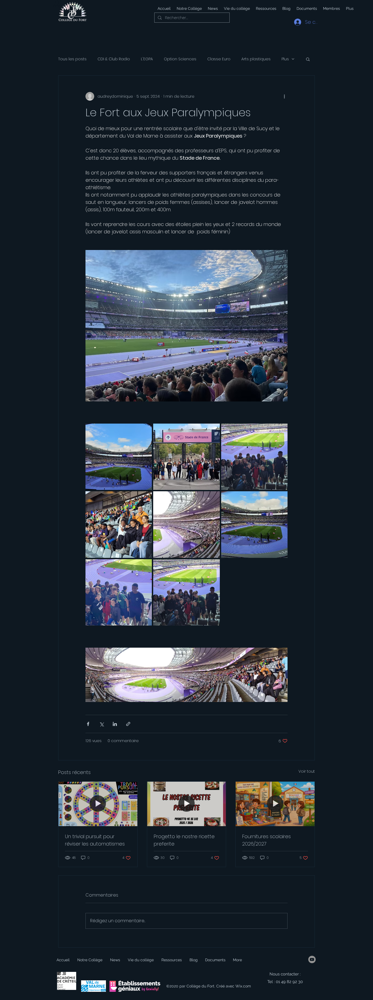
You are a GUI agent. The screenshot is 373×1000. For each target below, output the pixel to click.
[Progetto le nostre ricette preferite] (186, 804)
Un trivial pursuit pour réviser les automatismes (95, 840)
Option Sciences (180, 59)
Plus (285, 59)
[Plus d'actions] (284, 96)
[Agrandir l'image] (118, 457)
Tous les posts (72, 59)
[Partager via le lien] (128, 724)
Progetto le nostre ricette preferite (184, 840)
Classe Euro (218, 59)
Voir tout (306, 771)
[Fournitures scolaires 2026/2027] (275, 804)
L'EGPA (147, 59)
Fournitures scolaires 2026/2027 (266, 840)
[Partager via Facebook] (88, 724)
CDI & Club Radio (113, 59)
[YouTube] (312, 959)
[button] (237, 8)
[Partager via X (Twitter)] (101, 724)
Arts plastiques (256, 59)
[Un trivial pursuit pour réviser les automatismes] (97, 804)
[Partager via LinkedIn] (114, 724)
